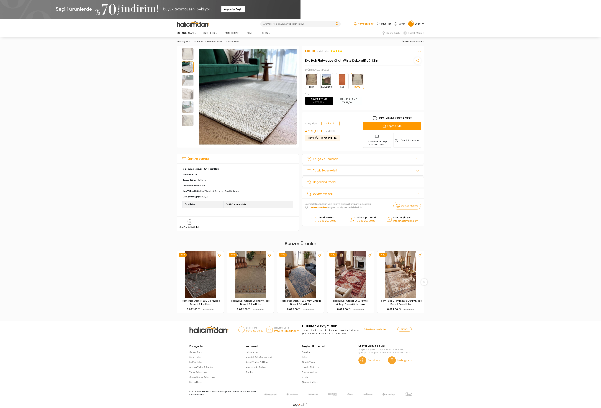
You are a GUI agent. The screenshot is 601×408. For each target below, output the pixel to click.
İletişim (305, 357)
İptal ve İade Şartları (256, 367)
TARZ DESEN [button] (231, 33)
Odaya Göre (195, 352)
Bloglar (249, 372)
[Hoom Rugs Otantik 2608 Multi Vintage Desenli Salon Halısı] (400, 274)
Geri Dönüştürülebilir (236, 204)
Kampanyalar (366, 23)
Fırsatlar (306, 352)
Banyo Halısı (195, 382)
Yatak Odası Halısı (198, 372)
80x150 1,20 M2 (319, 101)
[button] (206, 96)
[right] (424, 282)
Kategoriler (196, 346)
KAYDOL (404, 329)
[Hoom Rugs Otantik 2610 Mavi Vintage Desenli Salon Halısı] (300, 274)
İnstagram (404, 360)
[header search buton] (337, 23)
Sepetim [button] (418, 23)
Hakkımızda (252, 352)
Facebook (374, 360)
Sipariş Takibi (393, 33)
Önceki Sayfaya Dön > (413, 41)
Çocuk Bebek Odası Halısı (202, 377)
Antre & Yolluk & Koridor (201, 367)
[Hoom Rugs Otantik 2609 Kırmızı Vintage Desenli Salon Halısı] (350, 274)
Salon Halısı (195, 357)
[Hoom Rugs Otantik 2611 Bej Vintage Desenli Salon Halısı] (250, 274)
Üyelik (401, 23)
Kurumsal (252, 346)
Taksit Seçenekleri (325, 170)
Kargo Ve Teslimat (325, 159)
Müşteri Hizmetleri (313, 346)
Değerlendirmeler (324, 182)
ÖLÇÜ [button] (265, 33)
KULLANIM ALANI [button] (185, 33)
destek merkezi (319, 207)
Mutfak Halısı (195, 362)
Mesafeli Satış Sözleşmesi (259, 357)
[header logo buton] (193, 24)
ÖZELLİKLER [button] (209, 33)
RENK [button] (249, 33)
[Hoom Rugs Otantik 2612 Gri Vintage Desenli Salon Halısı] (200, 274)
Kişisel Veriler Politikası (257, 362)
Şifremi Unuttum (310, 382)
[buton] (150, 9)
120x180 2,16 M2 (348, 101)
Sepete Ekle (394, 126)
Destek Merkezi (416, 33)
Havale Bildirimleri (311, 367)
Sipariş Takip (308, 362)
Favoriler (386, 23)
